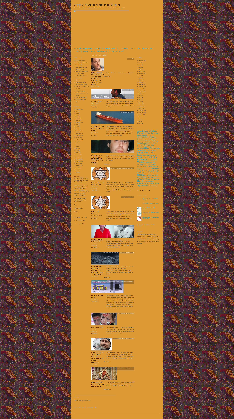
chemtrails (141, 135)
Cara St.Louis (145, 133)
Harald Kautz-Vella (146, 151)
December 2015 (79, 133)
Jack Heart (146, 155)
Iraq (121, 112)
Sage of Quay (151, 175)
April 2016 (78, 126)
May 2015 (78, 148)
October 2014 (79, 163)
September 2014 (79, 165)
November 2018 (79, 109)
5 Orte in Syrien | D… (147, 198)
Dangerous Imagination (144, 140)
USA (146, 181)
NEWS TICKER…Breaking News (145, 48)
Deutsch (153, 140)
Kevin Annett (149, 160)
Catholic (156, 133)
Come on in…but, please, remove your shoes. (106, 48)
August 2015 (78, 141)
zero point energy (153, 185)
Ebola (138, 142)
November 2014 (79, 161)
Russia (140, 174)
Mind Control (147, 166)
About (132, 48)
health (151, 152)
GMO (158, 148)
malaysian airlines (148, 162)
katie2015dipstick (146, 217)
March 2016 (78, 129)
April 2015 (78, 150)
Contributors (125, 48)
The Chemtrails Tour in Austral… (149, 208)
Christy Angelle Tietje (148, 138)
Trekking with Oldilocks (82, 51)
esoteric (149, 142)
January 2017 (79, 120)
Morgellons (140, 169)
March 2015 (78, 152)
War (144, 185)
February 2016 (79, 131)
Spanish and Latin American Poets (100, 51)
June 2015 (78, 146)
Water (147, 186)
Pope (157, 171)
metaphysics (147, 164)
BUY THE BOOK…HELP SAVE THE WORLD (83, 48)
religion (143, 173)
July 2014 (78, 170)
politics (153, 171)
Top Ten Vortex (144, 179)
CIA (156, 138)
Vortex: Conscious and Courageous (97, 5)
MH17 (153, 164)
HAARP (147, 150)
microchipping (140, 166)
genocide (140, 148)
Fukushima (150, 145)
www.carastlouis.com (80, 60)
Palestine (155, 168)
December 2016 (79, 122)
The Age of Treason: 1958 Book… (151, 203)
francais (152, 144)
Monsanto (155, 166)
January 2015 (79, 157)
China (147, 136)
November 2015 (79, 135)
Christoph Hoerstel (120, 225)
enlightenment (144, 142)
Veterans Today (149, 183)
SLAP (156, 175)
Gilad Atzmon (150, 147)
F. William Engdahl (147, 143)
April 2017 (78, 116)
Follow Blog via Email (143, 190)
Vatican (140, 183)
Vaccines (151, 181)
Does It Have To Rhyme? (118, 51)
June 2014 (78, 172)
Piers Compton (146, 171)
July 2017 (78, 111)
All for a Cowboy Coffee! (81, 97)
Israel (129, 90)
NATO (145, 169)
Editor (143, 207)
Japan (151, 155)
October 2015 (79, 137)
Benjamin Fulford (149, 130)
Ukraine (141, 181)
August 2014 (78, 167)
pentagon (139, 171)
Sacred (145, 175)
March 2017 (78, 118)
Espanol (155, 142)
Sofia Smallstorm (140, 177)
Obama (148, 169)
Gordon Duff (141, 150)
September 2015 (79, 139)
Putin (139, 172)
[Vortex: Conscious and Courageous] (101, 28)
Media (143, 164)
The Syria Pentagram (80, 91)
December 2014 (79, 159)
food (149, 144)
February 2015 (79, 154)
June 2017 (78, 113)
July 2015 (78, 144)
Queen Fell (78, 80)
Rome (154, 173)
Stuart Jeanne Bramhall (129, 112)
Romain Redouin (148, 173)
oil (150, 169)
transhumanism (155, 179)
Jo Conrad (146, 157)
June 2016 (78, 124)
